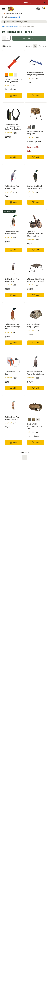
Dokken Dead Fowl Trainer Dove (12, 187)
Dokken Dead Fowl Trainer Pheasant (12, 418)
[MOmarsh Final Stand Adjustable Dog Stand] (36, 268)
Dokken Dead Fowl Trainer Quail (12, 280)
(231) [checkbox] (15, 133)
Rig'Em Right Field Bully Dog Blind (34, 325)
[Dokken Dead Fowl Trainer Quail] (13, 268)
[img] (43, 8)
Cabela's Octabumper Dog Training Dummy (35, 73)
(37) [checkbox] (37, 330)
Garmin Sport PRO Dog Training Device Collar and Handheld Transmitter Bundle (13, 126)
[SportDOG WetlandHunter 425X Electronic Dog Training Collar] (36, 221)
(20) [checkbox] (15, 378)
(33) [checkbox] (15, 285)
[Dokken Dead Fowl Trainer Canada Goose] (36, 361)
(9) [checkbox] (37, 78)
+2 (15, 75)
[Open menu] (3, 8)
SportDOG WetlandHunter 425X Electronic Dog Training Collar (35, 233)
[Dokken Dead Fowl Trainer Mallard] (13, 221)
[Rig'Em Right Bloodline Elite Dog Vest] (36, 407)
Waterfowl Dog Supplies (18, 32)
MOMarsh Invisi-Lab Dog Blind (35, 132)
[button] (44, 2)
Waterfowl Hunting (12, 26)
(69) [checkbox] (37, 138)
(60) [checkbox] (37, 285)
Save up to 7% (33, 147)
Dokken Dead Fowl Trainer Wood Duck (34, 187)
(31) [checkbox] (14, 85)
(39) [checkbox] (15, 333)
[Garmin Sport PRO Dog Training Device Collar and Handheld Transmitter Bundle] (13, 114)
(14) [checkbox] (37, 192)
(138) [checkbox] (38, 240)
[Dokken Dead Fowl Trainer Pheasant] (13, 407)
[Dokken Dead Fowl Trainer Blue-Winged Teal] (13, 314)
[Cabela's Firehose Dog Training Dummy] (13, 62)
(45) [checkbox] (15, 238)
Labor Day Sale (23, 3)
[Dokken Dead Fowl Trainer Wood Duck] (36, 176)
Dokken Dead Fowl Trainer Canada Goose (35, 373)
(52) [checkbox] (37, 378)
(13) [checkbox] (14, 423)
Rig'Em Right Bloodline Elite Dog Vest (34, 426)
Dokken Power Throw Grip (13, 373)
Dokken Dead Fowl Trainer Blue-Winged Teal (13, 326)
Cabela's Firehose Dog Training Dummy (13, 80)
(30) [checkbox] (15, 192)
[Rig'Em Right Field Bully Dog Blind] (36, 314)
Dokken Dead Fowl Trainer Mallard (12, 232)
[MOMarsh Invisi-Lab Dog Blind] (36, 114)
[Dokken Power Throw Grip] (13, 361)
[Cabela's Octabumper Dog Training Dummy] (36, 62)
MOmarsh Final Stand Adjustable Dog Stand (35, 280)
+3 (38, 419)
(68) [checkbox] (37, 432)
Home (3, 26)
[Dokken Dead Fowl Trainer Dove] (13, 176)
